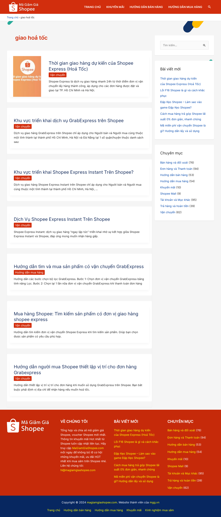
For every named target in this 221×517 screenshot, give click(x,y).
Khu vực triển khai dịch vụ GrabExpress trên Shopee (69, 120)
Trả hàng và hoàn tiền (174, 206)
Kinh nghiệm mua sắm (159, 510)
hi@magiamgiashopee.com (77, 470)
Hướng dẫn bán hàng (146, 7)
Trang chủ (92, 7)
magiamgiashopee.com (102, 502)
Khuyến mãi (115, 7)
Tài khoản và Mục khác (175, 199)
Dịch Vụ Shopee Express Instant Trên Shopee (62, 219)
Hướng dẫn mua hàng (185, 7)
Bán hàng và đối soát (174, 162)
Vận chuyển (57, 75)
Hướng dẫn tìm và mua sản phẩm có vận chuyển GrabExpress (79, 266)
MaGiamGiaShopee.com (88, 448)
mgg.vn (154, 502)
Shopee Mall (168, 193)
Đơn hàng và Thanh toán (176, 168)
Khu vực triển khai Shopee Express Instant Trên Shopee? (73, 172)
